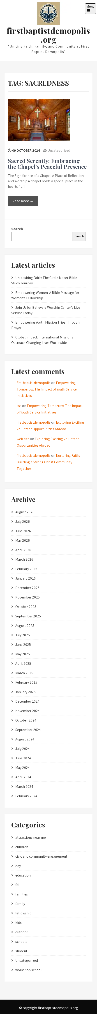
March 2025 (24, 673)
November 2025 (27, 597)
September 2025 (28, 616)
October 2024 (25, 720)
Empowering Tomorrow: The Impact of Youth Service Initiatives (47, 389)
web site (23, 438)
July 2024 (22, 748)
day (18, 865)
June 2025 (23, 644)
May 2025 (22, 654)
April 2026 (23, 550)
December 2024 (27, 701)
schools (21, 941)
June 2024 (23, 758)
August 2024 (24, 739)
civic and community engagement (41, 856)
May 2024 (22, 767)
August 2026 (24, 512)
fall (18, 884)
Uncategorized (59, 150)
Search (17, 228)
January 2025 (25, 692)
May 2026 (22, 540)
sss (19, 405)
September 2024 (28, 729)
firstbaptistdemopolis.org (48, 35)
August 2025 (24, 625)
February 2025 (26, 682)
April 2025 (23, 663)
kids (18, 922)
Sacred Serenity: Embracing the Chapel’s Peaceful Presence (47, 163)
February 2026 (26, 568)
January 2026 (25, 578)
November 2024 (27, 710)
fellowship (23, 913)
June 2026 (23, 531)
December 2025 (27, 587)
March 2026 (24, 559)
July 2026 (22, 521)
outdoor (21, 932)
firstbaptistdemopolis (34, 382)
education (23, 875)
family (20, 903)
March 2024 (24, 786)
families (21, 894)
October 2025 (25, 606)
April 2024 (23, 777)
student (21, 951)
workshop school (28, 970)
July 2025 (22, 635)
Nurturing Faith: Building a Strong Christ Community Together (48, 462)
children (21, 847)
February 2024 (26, 796)
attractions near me (30, 837)
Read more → (22, 201)
